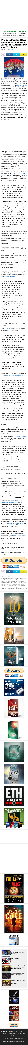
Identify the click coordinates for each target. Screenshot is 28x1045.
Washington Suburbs (19, 584)
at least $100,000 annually (15, 523)
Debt (12, 578)
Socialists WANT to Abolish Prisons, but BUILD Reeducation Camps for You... (17, 952)
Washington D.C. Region (8, 584)
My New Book (4, 1031)
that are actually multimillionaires (15, 375)
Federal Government (5, 579)
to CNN (9, 328)
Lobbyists (22, 581)
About (25, 1031)
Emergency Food (12, 1033)
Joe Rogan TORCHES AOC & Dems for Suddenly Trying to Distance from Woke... (18, 982)
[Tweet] (16, 54)
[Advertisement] (14, 15)
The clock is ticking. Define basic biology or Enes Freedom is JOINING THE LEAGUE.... (17, 974)
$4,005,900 (4, 468)
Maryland (3, 582)
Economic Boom (23, 578)
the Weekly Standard (21, 436)
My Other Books (13, 1031)
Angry (3, 578)
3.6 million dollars (19, 535)
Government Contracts (15, 579)
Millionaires (7, 582)
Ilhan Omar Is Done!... (15, 958)
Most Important (14, 1035)
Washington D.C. (15, 582)
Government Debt (6, 576)
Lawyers (17, 581)
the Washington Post (13, 276)
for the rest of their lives (15, 487)
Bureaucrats (8, 578)
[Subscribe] (23, 54)
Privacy (4, 1033)
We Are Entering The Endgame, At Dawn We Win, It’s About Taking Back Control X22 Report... (18, 967)
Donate (20, 1031)
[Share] (9, 54)
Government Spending (10, 581)
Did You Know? (21, 1033)
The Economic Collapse (14, 31)
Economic (16, 578)
